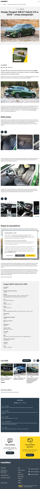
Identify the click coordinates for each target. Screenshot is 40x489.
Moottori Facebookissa (35, 469)
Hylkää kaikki (20, 255)
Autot (19, 468)
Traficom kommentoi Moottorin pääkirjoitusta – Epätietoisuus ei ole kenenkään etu (15, 429)
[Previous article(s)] (34, 360)
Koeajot (19, 472)
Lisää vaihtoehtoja (9, 255)
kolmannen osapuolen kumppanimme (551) (20, 236)
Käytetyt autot (20, 474)
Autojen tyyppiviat (21, 470)
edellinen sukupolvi (29, 76)
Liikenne (19, 480)
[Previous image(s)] (2, 132)
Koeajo (5, 4)
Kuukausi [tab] (24, 402)
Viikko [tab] (20, 402)
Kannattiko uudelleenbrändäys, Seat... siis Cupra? (10, 418)
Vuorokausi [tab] (16, 402)
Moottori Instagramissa (35, 471)
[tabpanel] (20, 417)
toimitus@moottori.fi (5, 475)
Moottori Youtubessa (34, 474)
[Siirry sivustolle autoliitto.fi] (20, 486)
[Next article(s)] (37, 360)
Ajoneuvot (22, 9)
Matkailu (19, 482)
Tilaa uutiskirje (9, 452)
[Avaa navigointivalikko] (38, 1)
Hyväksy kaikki (30, 255)
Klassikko (6, 376)
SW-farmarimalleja (32, 110)
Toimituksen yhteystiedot (5, 477)
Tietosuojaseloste (4, 482)
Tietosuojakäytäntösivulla (11, 251)
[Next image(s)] (5, 132)
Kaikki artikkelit (26, 360)
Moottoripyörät (21, 476)
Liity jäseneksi (29, 455)
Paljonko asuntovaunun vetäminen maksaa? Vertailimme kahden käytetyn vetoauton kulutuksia (17, 407)
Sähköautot (20, 478)
